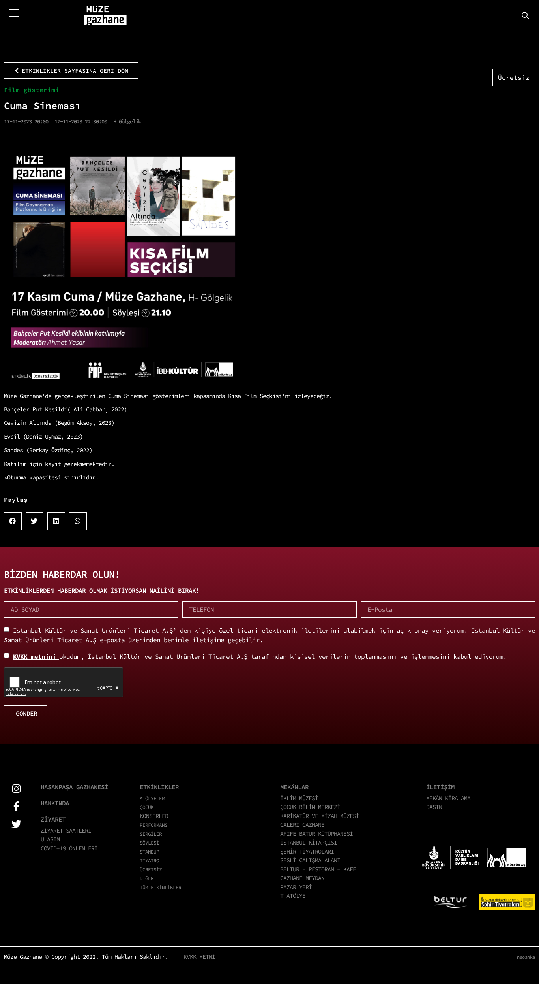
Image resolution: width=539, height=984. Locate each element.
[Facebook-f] (16, 806)
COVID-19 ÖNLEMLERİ (69, 848)
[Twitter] (16, 824)
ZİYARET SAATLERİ (66, 830)
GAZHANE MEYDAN (302, 878)
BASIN (434, 807)
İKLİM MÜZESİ (299, 798)
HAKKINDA (55, 803)
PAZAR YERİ (296, 887)
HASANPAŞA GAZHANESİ (74, 787)
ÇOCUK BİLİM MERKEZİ (310, 807)
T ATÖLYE (292, 895)
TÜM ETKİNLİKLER (160, 887)
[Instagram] (16, 788)
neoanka (526, 957)
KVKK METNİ (199, 956)
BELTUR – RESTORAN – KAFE (318, 869)
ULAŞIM (50, 839)
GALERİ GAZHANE (302, 824)
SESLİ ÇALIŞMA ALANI (310, 860)
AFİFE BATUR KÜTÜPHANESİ (316, 833)
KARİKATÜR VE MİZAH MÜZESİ (319, 816)
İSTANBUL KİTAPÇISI (308, 842)
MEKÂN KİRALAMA (448, 798)
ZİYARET (53, 819)
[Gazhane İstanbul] (105, 16)
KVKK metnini (36, 656)
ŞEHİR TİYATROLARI (307, 851)
